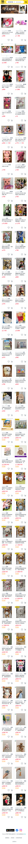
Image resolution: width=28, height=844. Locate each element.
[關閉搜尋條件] (14, 2)
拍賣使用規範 (19, 837)
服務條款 (7, 837)
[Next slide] (26, 23)
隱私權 (12, 837)
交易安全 (14, 841)
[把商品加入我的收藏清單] (9, 40)
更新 (25, 834)
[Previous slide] (16, 23)
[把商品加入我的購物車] (12, 40)
